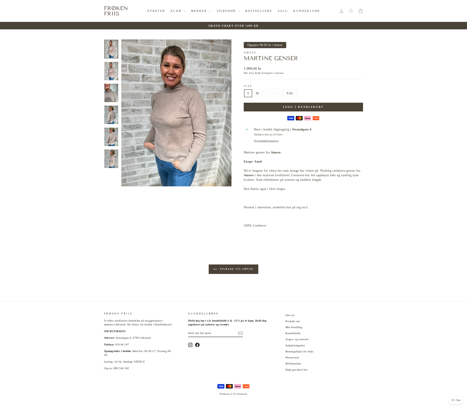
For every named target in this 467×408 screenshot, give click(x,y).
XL (277, 93)
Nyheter (156, 10)
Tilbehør (227, 10)
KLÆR (177, 10)
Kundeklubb (306, 10)
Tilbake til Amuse (236, 269)
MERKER (199, 10)
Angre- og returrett (296, 339)
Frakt (258, 72)
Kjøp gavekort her (296, 369)
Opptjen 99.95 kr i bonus (265, 45)
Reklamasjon (293, 363)
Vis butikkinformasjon (266, 140)
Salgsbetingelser (295, 345)
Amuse (250, 52)
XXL (289, 93)
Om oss (290, 315)
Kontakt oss (292, 321)
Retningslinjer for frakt (299, 351)
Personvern (292, 357)
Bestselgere (258, 10)
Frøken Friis (116, 10)
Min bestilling (293, 327)
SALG (283, 10)
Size (248, 85)
